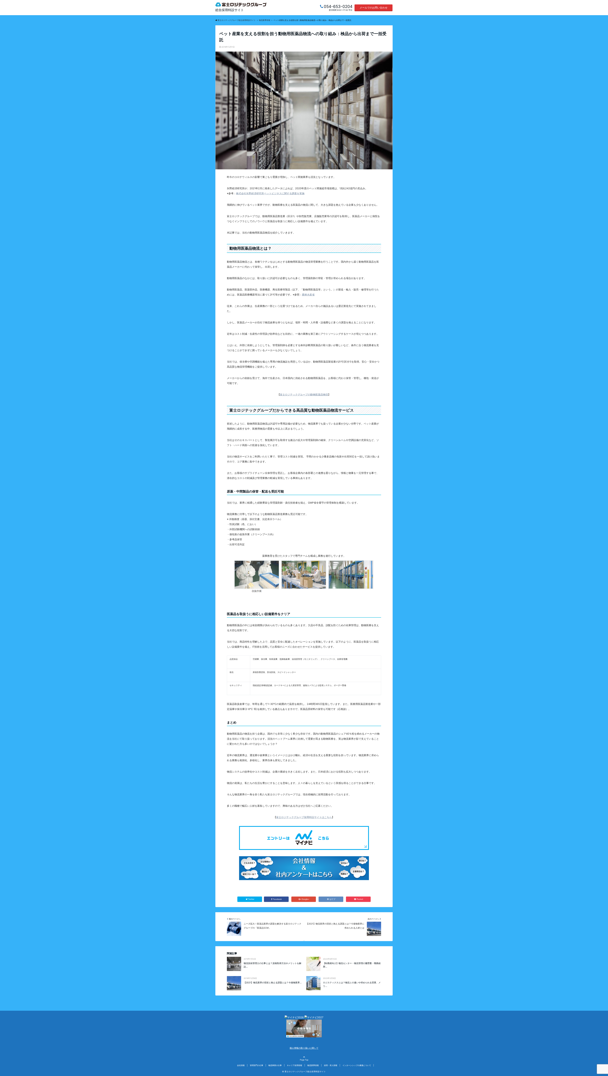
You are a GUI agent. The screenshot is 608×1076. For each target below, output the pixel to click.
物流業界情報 (313, 1065)
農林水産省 (308, 294)
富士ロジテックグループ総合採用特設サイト (305, 1071)
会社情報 (241, 1065)
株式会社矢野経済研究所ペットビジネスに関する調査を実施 (270, 193)
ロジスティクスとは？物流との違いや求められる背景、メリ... (352, 984)
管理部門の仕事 (256, 1065)
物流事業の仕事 (275, 1065)
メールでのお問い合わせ (373, 7)
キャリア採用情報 (294, 1065)
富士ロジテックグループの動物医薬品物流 (304, 394)
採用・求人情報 (330, 1065)
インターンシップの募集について (356, 1065)
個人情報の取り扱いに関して (304, 1048)
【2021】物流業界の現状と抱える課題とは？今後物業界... (273, 982)
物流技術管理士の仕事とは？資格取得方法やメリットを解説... (272, 965)
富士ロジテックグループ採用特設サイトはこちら (304, 817)
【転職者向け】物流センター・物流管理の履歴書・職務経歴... (352, 965)
